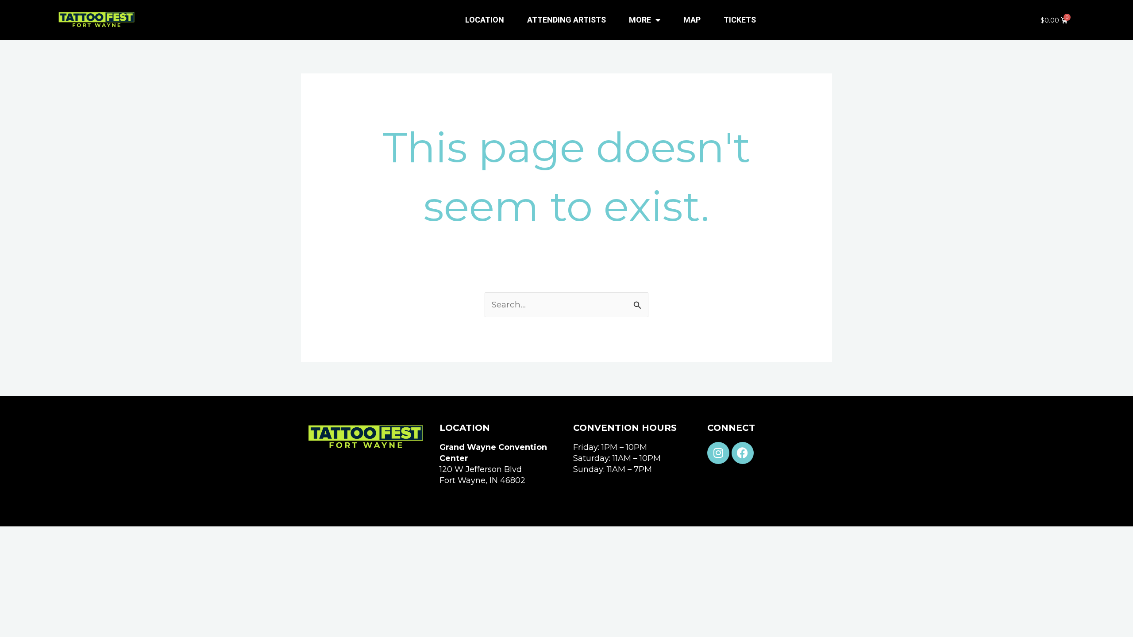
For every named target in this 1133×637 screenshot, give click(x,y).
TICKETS (740, 19)
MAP (692, 19)
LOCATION (484, 19)
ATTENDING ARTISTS (566, 19)
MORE (640, 19)
